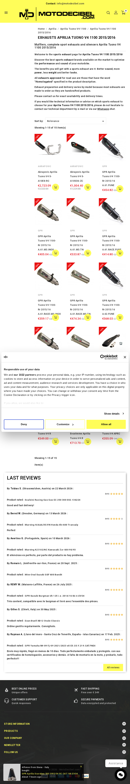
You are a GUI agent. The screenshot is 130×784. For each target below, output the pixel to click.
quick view (56, 139)
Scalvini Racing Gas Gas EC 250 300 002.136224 (52, 500)
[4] (119, 494)
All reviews (113, 667)
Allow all (106, 424)
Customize (63, 424)
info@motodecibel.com (70, 3)
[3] (116, 494)
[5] (122, 494)
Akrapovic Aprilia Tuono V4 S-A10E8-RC (47, 176)
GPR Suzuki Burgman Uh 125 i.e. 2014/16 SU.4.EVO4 (54, 596)
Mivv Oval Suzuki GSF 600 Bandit (43, 574)
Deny (24, 424)
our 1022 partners (25, 374)
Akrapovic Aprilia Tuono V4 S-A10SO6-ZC (80, 176)
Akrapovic (44, 166)
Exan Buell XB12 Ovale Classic (42, 620)
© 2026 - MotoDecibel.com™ (65, 769)
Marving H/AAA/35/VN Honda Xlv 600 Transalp (51, 525)
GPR (104, 166)
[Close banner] (125, 357)
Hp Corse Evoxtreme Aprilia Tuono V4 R (80, 433)
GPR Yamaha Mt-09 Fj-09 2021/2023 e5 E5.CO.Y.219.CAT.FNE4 (60, 645)
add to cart (55, 187)
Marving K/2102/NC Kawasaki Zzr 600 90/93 (50, 549)
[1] (111, 494)
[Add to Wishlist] (56, 145)
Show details (112, 413)
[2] (114, 494)
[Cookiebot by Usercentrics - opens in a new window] (102, 357)
